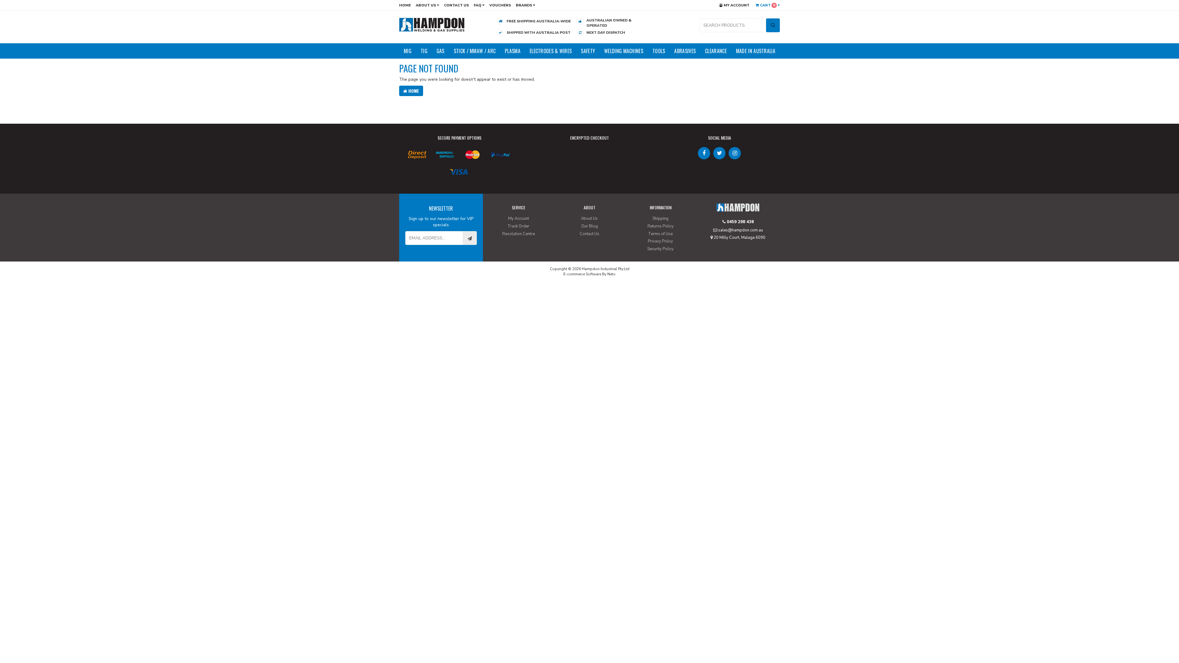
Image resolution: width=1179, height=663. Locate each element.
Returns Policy (661, 226)
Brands (524, 5)
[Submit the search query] (773, 25)
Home (405, 5)
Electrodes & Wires (551, 51)
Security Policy (660, 249)
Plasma (512, 51)
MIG (407, 51)
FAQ (478, 5)
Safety (588, 51)
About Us (426, 5)
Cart (767, 5)
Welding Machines (623, 51)
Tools (658, 51)
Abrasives (685, 51)
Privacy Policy (660, 241)
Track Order (518, 226)
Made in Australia (755, 51)
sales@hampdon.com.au (740, 230)
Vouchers (500, 5)
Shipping (660, 218)
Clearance (716, 51)
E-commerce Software (582, 274)
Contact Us (456, 5)
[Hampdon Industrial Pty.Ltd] (432, 24)
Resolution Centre (518, 234)
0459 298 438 (740, 222)
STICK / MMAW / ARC (475, 51)
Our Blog (589, 226)
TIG (424, 51)
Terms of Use (660, 234)
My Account (736, 5)
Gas (441, 51)
